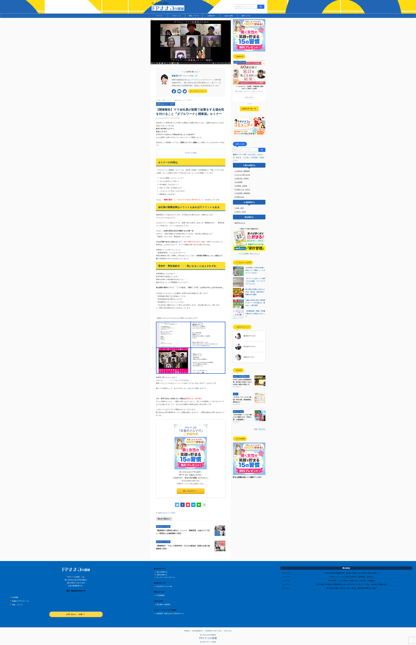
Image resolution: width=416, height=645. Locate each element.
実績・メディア (194, 16)
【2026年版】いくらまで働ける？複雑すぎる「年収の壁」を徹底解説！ (242, 417)
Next (263, 80)
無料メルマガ (246, 16)
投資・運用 (240, 208)
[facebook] (182, 505)
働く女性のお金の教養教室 (208, 635)
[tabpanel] (249, 81)
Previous (235, 80)
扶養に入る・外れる (243, 189)
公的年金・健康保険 (243, 171)
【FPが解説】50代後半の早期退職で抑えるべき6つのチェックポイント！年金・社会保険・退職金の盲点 (351, 584)
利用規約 (186, 631)
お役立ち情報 (228, 16)
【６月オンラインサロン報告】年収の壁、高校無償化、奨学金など (243, 399)
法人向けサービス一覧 (164, 586)
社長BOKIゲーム (178, 613)
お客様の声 (211, 16)
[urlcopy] (204, 505)
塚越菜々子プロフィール (20, 601)
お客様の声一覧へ (247, 109)
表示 (194, 153)
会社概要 (15, 597)
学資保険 (254, 157)
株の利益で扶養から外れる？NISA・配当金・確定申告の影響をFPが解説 (255, 291)
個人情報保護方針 (197, 631)
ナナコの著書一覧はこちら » (249, 253)
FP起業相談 (161, 595)
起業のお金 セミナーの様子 (166, 512)
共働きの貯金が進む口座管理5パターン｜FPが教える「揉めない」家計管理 (255, 302)
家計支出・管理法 (242, 178)
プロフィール (176, 16)
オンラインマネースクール (166, 577)
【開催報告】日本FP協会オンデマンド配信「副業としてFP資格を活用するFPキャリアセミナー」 (249, 88)
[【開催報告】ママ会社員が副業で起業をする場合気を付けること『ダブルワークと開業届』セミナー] (193, 505)
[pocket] (188, 505)
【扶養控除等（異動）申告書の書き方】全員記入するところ (255, 313)
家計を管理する (250, 165)
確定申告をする (240, 223)
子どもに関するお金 (243, 175)
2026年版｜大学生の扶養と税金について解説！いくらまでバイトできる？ (255, 270)
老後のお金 (240, 197)
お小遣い (246, 157)
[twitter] (177, 505)
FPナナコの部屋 (208, 638)
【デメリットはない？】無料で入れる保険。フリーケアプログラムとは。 (255, 281)
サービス (159, 16)
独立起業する (249, 217)
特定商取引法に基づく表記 (213, 631)
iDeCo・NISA (241, 212)
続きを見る (249, 97)
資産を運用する (162, 575)
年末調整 (239, 182)
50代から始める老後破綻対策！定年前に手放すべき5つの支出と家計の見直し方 (242, 382)
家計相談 (160, 604)
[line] (199, 505)
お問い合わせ (228, 631)
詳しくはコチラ (189, 491)
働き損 (238, 157)
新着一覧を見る (259, 429)
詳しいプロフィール (197, 91)
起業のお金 (168, 613)
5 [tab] (252, 104)
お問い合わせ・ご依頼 (74, 614)
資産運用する (250, 202)
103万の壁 (251, 154)
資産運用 (167, 604)
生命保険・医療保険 (243, 193)
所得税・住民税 (241, 186)
